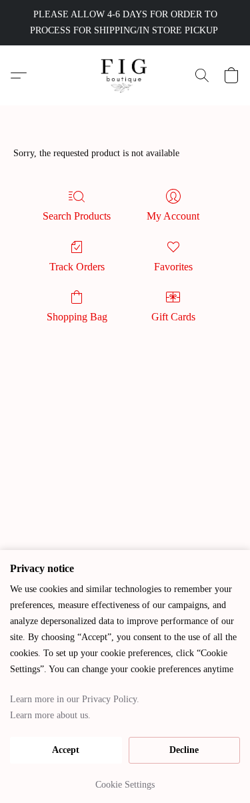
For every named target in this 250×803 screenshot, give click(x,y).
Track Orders (77, 266)
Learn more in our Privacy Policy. (74, 699)
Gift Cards (173, 316)
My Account (173, 216)
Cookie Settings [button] (125, 785)
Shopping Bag (77, 316)
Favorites (173, 266)
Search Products (77, 216)
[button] (125, 75)
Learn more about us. (50, 715)
